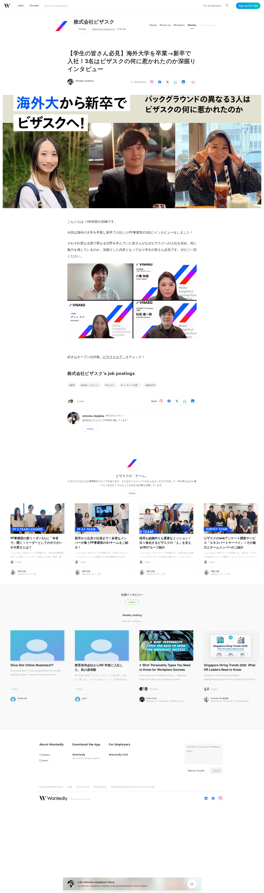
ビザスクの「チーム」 (132, 476)
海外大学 (151, 384)
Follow (82, 29)
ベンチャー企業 (131, 384)
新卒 (73, 384)
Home (153, 25)
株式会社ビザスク (94, 22)
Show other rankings (131, 621)
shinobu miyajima (84, 80)
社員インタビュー (90, 384)
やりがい (110, 384)
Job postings (207, 25)
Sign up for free (248, 6)
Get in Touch (196, 770)
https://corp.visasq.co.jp (103, 29)
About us (165, 25)
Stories (192, 25)
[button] (51, 744)
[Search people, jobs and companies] (227, 5)
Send (216, 770)
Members (179, 25)
